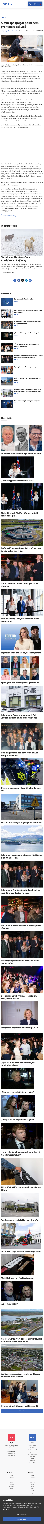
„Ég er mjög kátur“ (9, 1304)
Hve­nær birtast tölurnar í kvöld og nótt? (19, 1406)
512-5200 (33, 1445)
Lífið (11, 1482)
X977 (32, 1491)
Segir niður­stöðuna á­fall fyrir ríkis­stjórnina (21, 653)
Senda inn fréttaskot (32, 1465)
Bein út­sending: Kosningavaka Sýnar (26, 401)
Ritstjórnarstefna (32, 1452)
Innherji (32, 1475)
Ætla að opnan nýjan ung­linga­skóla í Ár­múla (21, 823)
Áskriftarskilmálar (32, 1454)
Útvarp (11, 1488)
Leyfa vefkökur (22, 1519)
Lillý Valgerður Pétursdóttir (9, 31)
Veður (32, 1484)
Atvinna (32, 1480)
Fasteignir (32, 1477)
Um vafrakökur (32, 1463)
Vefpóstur (32, 1460)
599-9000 (12, 1455)
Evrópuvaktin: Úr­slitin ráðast (24, 299)
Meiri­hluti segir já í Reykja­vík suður (17, 1278)
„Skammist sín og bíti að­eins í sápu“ (26, 333)
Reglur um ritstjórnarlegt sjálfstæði (11, 1446)
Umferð (32, 1458)
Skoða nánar (6, 1509)
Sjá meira (22, 1411)
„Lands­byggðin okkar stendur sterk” (17, 481)
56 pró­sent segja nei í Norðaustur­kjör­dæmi (21, 1252)
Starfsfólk (32, 1456)
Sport (11, 1480)
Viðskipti (11, 1477)
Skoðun (12, 1484)
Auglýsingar (33, 1447)
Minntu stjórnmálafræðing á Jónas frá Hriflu (21, 454)
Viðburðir (32, 1482)
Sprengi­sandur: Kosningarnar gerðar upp (28, 367)
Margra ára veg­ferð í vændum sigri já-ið (19, 1028)
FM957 (32, 1488)
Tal (32, 1493)
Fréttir (11, 1475)
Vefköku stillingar (22, 1515)
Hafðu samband (32, 1449)
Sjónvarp (11, 1486)
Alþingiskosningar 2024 (9, 215)
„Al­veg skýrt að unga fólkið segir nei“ (18, 1120)
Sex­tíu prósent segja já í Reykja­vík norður (20, 1220)
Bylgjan (32, 1486)
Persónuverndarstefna (11, 1449)
